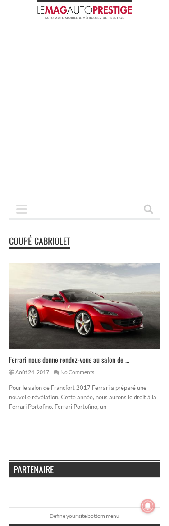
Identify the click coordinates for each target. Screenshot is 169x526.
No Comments (77, 372)
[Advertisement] (84, 112)
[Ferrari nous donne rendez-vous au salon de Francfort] (92, 305)
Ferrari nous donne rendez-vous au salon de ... (69, 359)
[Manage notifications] (148, 506)
